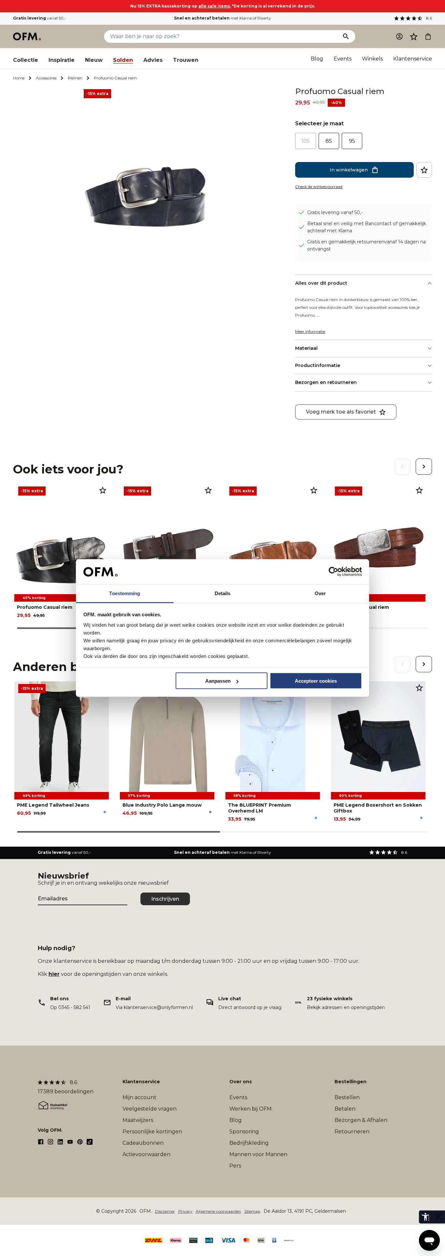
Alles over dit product (321, 283)
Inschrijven (165, 899)
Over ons (240, 1082)
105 (305, 141)
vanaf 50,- (39, 18)
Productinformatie (317, 365)
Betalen (345, 1109)
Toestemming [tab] (124, 593)
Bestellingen (350, 1082)
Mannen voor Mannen (258, 1154)
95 (352, 141)
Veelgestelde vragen (149, 1109)
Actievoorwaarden (146, 1154)
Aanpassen (218, 681)
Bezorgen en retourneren (326, 382)
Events (343, 59)
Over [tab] (320, 593)
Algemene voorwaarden (218, 1211)
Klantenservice (412, 59)
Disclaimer (165, 1211)
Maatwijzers (137, 1120)
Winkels (372, 59)
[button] (414, 36)
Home (18, 77)
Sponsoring (244, 1131)
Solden (123, 60)
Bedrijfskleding (249, 1143)
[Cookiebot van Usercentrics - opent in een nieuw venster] (333, 572)
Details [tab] (223, 593)
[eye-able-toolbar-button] (425, 1216)
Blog (317, 59)
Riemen (75, 77)
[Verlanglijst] (414, 36)
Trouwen (185, 60)
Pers (235, 1166)
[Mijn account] (399, 36)
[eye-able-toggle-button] (438, 1216)
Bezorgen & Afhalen (361, 1120)
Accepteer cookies (316, 681)
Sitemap (252, 1211)
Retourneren (352, 1131)
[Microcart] (428, 36)
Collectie (25, 60)
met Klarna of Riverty (222, 18)
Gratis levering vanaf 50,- (335, 212)
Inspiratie (62, 60)
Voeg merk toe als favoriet (341, 412)
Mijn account (139, 1097)
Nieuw (94, 60)
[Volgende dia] (424, 466)
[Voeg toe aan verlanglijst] (424, 170)
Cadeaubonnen (143, 1143)
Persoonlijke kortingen (152, 1131)
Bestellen (347, 1097)
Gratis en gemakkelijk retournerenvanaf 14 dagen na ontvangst (366, 245)
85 (328, 141)
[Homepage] (27, 36)
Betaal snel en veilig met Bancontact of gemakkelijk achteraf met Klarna (366, 227)
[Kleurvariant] (104, 812)
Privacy (185, 1211)
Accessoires (46, 77)
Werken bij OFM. (251, 1109)
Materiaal (306, 348)
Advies (153, 60)
